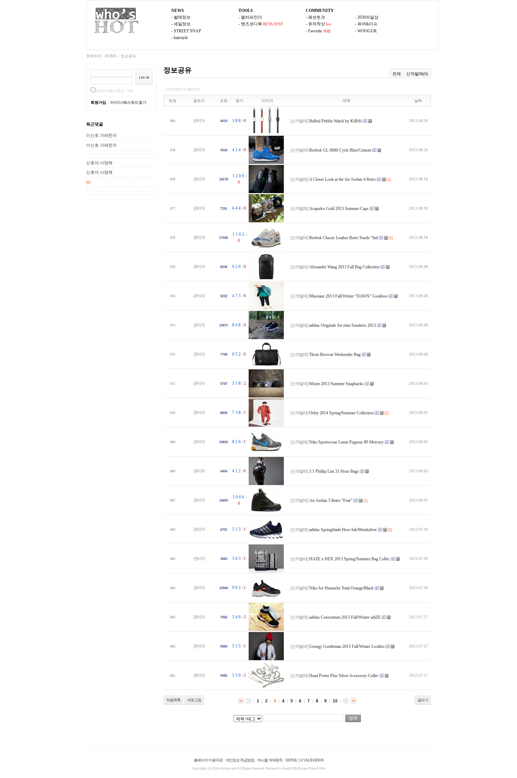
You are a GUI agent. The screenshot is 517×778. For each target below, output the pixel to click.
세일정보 (182, 23)
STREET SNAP (187, 30)
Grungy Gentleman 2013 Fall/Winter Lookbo (346, 646)
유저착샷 (316, 23)
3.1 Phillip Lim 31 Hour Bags (334, 471)
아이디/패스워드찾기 (128, 102)
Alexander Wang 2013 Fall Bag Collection (344, 266)
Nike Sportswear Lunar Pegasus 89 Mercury (346, 442)
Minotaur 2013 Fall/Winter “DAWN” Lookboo (348, 296)
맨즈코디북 (251, 23)
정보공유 (128, 56)
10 (335, 701)
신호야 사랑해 (99, 162)
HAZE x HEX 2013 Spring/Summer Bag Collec (349, 558)
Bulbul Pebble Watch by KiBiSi (335, 121)
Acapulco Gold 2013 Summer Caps (339, 208)
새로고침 (194, 700)
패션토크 (316, 17)
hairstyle (181, 37)
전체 (396, 73)
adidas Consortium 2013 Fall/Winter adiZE (345, 617)
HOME (110, 56)
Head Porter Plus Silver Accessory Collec (343, 675)
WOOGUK (367, 30)
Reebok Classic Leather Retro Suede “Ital (343, 237)
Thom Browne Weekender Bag (334, 354)
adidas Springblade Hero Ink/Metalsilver (343, 529)
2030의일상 (367, 17)
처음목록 (173, 700)
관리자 (199, 120)
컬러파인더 (251, 17)
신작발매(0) (417, 73)
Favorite (315, 30)
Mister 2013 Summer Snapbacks (336, 383)
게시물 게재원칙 (269, 760)
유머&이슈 (367, 23)
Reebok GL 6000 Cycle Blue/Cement (340, 150)
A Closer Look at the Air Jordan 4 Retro (343, 179)
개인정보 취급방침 (239, 760)
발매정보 (182, 17)
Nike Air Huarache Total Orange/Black (341, 588)
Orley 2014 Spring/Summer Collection (341, 412)
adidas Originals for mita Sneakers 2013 (343, 325)
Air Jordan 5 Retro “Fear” (330, 500)
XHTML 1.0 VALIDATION (304, 760)
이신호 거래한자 (101, 135)
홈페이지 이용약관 (208, 760)
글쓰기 (422, 700)
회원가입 (98, 102)
